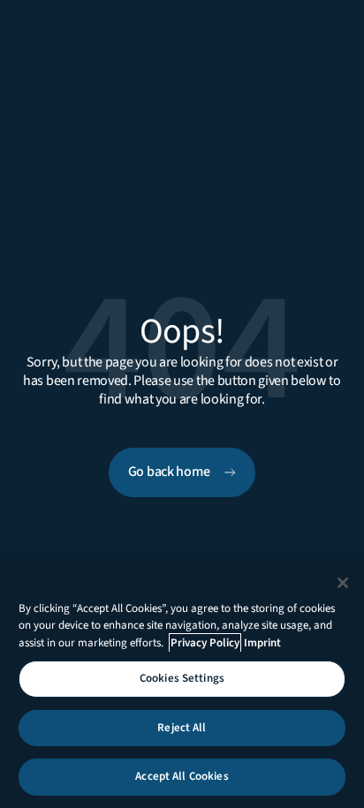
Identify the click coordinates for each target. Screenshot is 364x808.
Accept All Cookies (181, 776)
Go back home (169, 471)
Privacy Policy (205, 643)
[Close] (342, 582)
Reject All (181, 728)
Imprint (262, 643)
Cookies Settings (182, 678)
